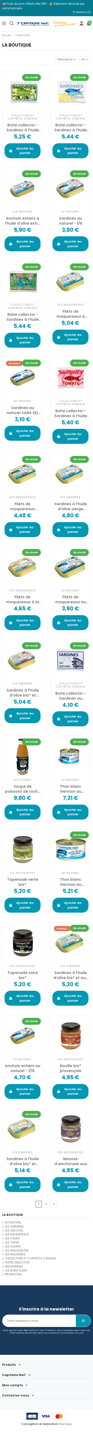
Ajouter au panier (25, 150)
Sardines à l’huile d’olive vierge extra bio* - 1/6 (70, 506)
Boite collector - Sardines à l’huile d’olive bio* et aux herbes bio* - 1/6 (22, 317)
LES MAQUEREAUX (17, 1234)
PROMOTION (13, 1274)
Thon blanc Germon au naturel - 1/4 (70, 789)
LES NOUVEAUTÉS (16, 1250)
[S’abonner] (83, 1321)
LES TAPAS (12, 1242)
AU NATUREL (13, 1222)
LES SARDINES (14, 1226)
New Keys (65, 1424)
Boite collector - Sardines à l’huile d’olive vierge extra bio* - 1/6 (22, 128)
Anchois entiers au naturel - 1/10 (22, 1068)
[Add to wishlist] (17, 106)
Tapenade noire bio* (22, 975)
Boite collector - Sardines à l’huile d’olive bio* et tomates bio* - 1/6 (70, 413)
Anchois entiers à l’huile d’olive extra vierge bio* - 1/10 (22, 221)
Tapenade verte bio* (22, 882)
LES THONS (12, 1238)
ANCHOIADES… (15, 1266)
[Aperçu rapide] (28, 863)
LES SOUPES (13, 1246)
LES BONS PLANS (16, 1270)
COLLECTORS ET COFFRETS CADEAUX (30, 1258)
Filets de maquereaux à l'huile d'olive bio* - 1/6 (70, 314)
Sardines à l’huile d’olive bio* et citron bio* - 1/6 (22, 1161)
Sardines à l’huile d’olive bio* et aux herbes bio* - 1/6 (70, 975)
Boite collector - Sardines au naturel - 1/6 (70, 696)
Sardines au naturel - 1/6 (70, 221)
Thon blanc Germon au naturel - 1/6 (70, 882)
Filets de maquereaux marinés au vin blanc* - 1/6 (23, 506)
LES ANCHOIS (14, 1230)
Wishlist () (83, 12)
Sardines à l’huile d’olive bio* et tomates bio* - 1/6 (22, 693)
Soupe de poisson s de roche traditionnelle (22, 789)
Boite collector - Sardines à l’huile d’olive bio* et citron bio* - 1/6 (70, 128)
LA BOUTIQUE (12, 1215)
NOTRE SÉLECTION (17, 1262)
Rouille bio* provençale (70, 1068)
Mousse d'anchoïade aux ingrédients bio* (70, 1161)
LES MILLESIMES (15, 1254)
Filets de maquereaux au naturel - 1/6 (70, 599)
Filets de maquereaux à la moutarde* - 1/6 (22, 599)
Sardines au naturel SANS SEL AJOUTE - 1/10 (22, 410)
